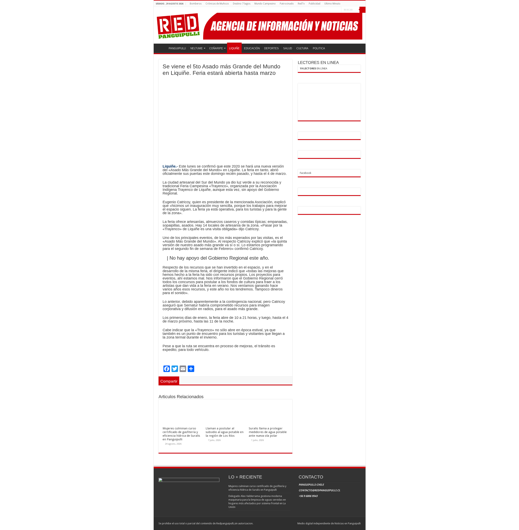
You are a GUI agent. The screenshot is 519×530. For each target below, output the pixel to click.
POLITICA (319, 48)
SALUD (287, 48)
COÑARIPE (216, 48)
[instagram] (338, 10)
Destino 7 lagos (241, 3)
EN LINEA (313, 68)
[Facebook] (330, 10)
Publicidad (314, 3)
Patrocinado (287, 3)
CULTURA (302, 48)
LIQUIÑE (234, 48)
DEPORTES (271, 48)
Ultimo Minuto (332, 3)
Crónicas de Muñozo (217, 3)
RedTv (301, 3)
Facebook (305, 172)
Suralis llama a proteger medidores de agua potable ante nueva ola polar (268, 432)
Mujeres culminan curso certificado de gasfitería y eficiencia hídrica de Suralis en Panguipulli (181, 434)
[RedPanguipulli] (259, 25)
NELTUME (196, 48)
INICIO (161, 48)
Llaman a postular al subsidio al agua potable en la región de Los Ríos (224, 432)
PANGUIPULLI (177, 48)
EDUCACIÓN (252, 48)
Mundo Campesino (265, 3)
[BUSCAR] (362, 10)
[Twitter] (334, 10)
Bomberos (196, 3)
